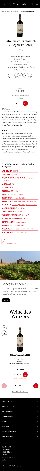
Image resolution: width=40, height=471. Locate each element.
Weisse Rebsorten (9, 431)
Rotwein (23, 59)
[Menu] (37, 4)
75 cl (11, 187)
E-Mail (4, 460)
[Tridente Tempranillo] (20, 339)
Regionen (5, 426)
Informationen (8, 411)
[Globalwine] (20, 4)
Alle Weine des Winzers (20, 392)
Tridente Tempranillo (20, 355)
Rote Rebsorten (8, 436)
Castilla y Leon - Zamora (27, 67)
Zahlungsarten (8, 416)
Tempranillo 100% (19, 198)
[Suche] (33, 4)
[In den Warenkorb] (25, 103)
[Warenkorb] (1, 4)
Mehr (6, 300)
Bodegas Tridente (24, 56)
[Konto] (4, 4)
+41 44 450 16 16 (9, 457)
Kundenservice (8, 401)
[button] (15, 385)
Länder (4, 421)
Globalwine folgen (9, 406)
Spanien (14, 67)
